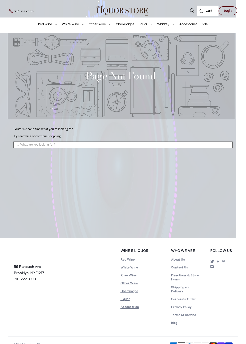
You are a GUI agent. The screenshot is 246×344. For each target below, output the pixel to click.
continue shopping (48, 136)
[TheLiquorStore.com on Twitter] (212, 262)
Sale (205, 24)
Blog (174, 323)
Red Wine (45, 24)
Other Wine (97, 24)
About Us (178, 259)
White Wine (70, 24)
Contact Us (179, 267)
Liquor (143, 24)
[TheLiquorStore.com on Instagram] (212, 267)
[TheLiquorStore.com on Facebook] (218, 262)
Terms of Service (183, 315)
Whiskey (163, 24)
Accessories (188, 24)
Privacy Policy (181, 307)
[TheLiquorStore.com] (39, 256)
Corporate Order (183, 299)
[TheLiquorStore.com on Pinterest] (224, 262)
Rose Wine (128, 275)
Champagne (125, 24)
